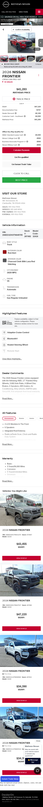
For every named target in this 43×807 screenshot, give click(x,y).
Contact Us (23, 799)
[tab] (9, 418)
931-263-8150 (16, 209)
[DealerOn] (8, 795)
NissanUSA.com (7, 801)
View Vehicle (21, 558)
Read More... (7, 399)
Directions (23, 12)
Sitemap (35, 799)
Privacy (30, 799)
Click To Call (21, 173)
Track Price (23, 99)
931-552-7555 (14, 207)
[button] (8, 12)
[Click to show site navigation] (39, 12)
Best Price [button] (21, 180)
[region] (21, 125)
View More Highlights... (12, 359)
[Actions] (39, 75)
